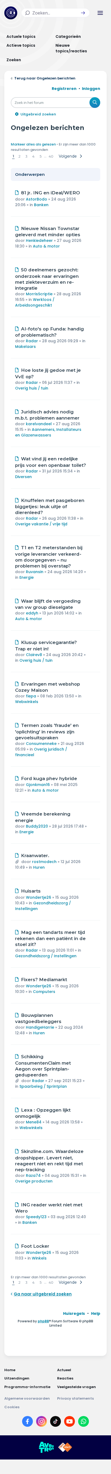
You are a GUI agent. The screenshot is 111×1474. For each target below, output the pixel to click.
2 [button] (19, 156)
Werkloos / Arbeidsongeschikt (34, 302)
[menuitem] (74, 1313)
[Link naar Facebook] (27, 1422)
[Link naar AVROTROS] (46, 1447)
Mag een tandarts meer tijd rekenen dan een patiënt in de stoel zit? (50, 938)
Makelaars (25, 346)
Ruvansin (34, 571)
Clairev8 (34, 654)
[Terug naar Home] (10, 12)
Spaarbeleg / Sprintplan (43, 1086)
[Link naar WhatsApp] (83, 1422)
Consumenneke (41, 743)
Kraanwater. (35, 855)
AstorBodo (36, 199)
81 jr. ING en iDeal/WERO (50, 192)
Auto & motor (46, 246)
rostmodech (44, 861)
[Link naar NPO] (65, 1447)
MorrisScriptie (39, 294)
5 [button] (40, 156)
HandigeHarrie (40, 1027)
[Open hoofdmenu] (100, 12)
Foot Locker (35, 1246)
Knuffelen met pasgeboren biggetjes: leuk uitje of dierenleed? (49, 506)
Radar (32, 341)
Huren (39, 867)
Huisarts (31, 891)
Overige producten (34, 1181)
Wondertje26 (38, 897)
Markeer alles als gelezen (33, 144)
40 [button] (51, 156)
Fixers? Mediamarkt (44, 979)
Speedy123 (36, 1217)
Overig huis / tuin (31, 388)
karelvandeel (39, 424)
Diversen (23, 476)
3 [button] (26, 156)
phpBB (43, 1321)
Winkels (39, 1258)
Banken (41, 205)
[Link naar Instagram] (41, 1422)
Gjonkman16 (38, 784)
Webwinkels (26, 701)
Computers (44, 991)
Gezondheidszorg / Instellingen (46, 956)
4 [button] (33, 156)
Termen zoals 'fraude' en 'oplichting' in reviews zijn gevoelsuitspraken (47, 731)
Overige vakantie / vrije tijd (41, 524)
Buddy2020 (37, 826)
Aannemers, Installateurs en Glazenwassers (48, 432)
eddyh (32, 613)
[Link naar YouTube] (69, 1422)
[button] (83, 13)
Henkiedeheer (39, 240)
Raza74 (33, 1175)
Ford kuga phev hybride (49, 778)
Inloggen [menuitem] (91, 88)
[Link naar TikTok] (55, 1422)
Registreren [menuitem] (64, 88)
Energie (26, 577)
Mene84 (33, 1122)
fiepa (31, 696)
